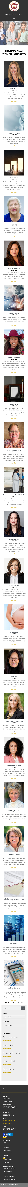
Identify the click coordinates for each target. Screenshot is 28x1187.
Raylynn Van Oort (8, 1069)
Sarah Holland (14, 178)
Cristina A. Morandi (14, 313)
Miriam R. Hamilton (14, 539)
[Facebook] (7, 1134)
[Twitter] (9, 1134)
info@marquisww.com (7, 1123)
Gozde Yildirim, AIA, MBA (14, 765)
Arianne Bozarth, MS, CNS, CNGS (14, 721)
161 (19, 1002)
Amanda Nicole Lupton (14, 357)
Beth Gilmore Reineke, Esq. (12, 1053)
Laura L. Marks (14, 676)
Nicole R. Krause (14, 404)
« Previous (6, 1002)
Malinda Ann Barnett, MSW (14, 450)
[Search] (23, 1008)
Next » (22, 1002)
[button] (14, 19)
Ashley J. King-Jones (14, 988)
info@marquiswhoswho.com (9, 1120)
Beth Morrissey (14, 943)
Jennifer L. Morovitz (9, 1045)
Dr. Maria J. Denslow (14, 133)
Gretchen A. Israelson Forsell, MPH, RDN (14, 495)
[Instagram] (4, 1134)
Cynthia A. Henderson (10, 1037)
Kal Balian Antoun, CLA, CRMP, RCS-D (14, 899)
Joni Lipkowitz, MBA (14, 586)
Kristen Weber (14, 89)
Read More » (14, 101)
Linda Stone (14, 224)
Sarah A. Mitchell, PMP (14, 810)
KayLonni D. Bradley (9, 1061)
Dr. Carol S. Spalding (14, 854)
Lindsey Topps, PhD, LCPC (14, 269)
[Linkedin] (12, 1134)
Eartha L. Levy (14, 632)
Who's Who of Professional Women (13, 15)
